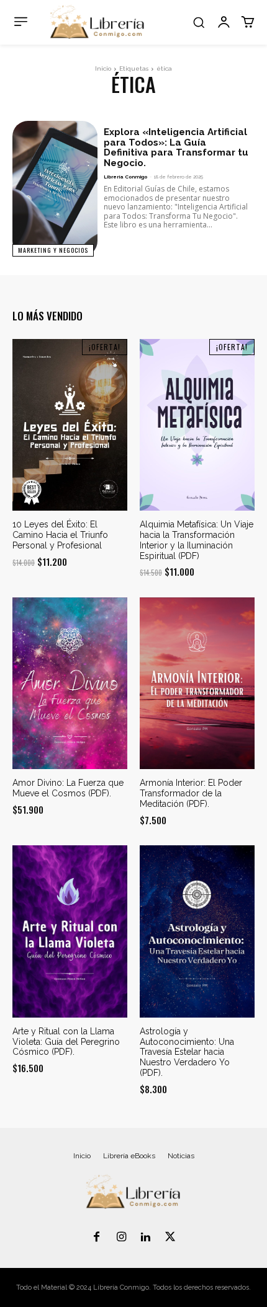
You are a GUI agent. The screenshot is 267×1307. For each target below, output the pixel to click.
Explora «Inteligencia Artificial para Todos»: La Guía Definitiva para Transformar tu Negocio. (176, 147)
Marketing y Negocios (53, 250)
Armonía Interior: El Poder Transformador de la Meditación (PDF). (191, 793)
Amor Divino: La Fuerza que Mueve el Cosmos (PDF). (68, 788)
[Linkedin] (146, 1237)
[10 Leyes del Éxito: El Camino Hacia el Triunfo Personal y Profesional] (69, 425)
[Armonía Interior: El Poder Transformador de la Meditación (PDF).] (197, 683)
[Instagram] (121, 1237)
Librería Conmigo (125, 177)
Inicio (103, 68)
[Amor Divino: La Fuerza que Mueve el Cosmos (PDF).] (69, 683)
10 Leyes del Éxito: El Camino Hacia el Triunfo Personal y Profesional (60, 534)
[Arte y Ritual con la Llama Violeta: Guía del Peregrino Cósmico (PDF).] (69, 931)
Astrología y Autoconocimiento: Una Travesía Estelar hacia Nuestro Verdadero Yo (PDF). (187, 1052)
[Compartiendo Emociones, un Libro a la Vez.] (97, 22)
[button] (199, 22)
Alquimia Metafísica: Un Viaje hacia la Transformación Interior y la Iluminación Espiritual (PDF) (196, 539)
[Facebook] (96, 1237)
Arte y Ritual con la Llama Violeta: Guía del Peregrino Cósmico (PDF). (66, 1041)
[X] (170, 1237)
